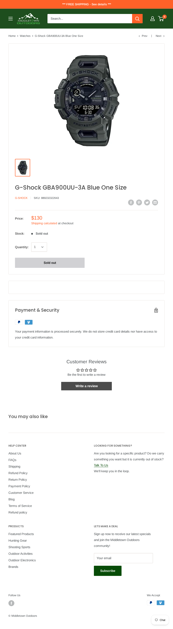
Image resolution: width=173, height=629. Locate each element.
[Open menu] (10, 18)
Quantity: (22, 247)
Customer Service (21, 492)
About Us (14, 453)
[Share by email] (155, 202)
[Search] (137, 18)
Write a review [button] (87, 386)
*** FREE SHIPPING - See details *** (86, 4)
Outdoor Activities (20, 553)
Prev (144, 35)
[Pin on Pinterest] (139, 202)
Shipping (14, 466)
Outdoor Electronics (22, 560)
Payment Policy (19, 486)
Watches (25, 35)
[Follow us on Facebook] (11, 603)
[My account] (152, 18)
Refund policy (17, 512)
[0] (161, 18)
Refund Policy (18, 473)
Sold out (50, 262)
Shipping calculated (44, 223)
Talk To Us (101, 465)
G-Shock (21, 198)
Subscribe (107, 571)
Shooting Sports (19, 547)
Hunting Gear (17, 540)
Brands (13, 566)
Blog (11, 499)
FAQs (12, 460)
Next (158, 35)
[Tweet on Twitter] (147, 202)
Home (12, 35)
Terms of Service (20, 506)
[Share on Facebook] (131, 202)
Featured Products (21, 534)
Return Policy (17, 479)
